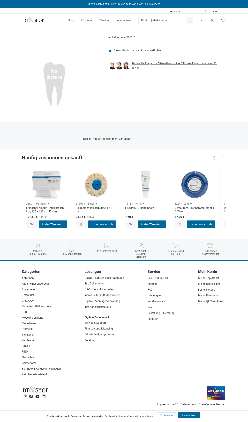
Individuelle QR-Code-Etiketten (102, 295)
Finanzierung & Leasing (99, 328)
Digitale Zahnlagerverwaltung (102, 301)
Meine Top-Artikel (208, 278)
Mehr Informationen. (144, 416)
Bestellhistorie (206, 289)
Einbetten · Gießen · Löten (37, 306)
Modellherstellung (32, 317)
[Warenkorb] (223, 20)
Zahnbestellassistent (34, 374)
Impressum (163, 404)
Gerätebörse (29, 363)
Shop (71, 20)
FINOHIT (27, 346)
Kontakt (152, 283)
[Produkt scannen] (201, 20)
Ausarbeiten (29, 289)
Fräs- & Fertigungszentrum (100, 334)
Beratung (90, 340)
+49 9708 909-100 (158, 278)
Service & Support (95, 322)
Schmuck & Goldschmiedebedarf (41, 368)
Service (104, 20)
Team (150, 307)
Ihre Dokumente (94, 283)
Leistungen (154, 295)
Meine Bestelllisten (209, 283)
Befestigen (28, 295)
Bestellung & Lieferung (161, 313)
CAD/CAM (28, 300)
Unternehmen (124, 20)
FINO (25, 351)
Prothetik (27, 329)
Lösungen (87, 20)
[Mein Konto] (212, 20)
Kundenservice (156, 301)
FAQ (149, 289)
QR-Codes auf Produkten (99, 289)
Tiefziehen (28, 334)
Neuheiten (28, 357)
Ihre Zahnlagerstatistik (98, 307)
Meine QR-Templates (210, 301)
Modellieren (29, 323)
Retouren (152, 318)
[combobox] (187, 11)
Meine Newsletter (208, 295)
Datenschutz (188, 404)
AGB (175, 404)
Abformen (28, 278)
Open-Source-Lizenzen (212, 404)
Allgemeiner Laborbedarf (36, 283)
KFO (24, 312)
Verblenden (28, 340)
